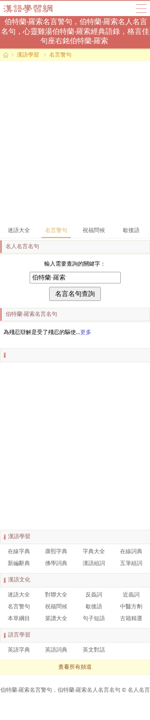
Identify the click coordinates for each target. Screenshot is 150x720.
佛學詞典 (56, 563)
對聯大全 (56, 595)
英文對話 (94, 650)
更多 (85, 332)
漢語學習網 (35, 8)
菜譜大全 (56, 619)
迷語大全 (19, 230)
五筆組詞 (131, 563)
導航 (141, 8)
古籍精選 (131, 619)
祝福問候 (94, 230)
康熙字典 (56, 552)
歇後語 (131, 230)
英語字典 (19, 650)
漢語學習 (28, 55)
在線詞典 (131, 552)
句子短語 (94, 619)
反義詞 (93, 595)
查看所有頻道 (75, 667)
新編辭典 (19, 563)
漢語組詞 (94, 563)
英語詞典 (56, 650)
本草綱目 (19, 619)
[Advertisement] (75, 143)
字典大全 (94, 552)
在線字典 (19, 552)
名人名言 (139, 690)
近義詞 (131, 595)
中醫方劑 (131, 607)
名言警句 (60, 55)
